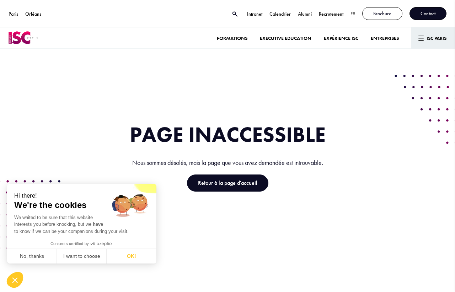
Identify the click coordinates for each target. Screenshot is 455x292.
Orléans (33, 14)
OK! (131, 256)
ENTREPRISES (385, 38)
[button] (14, 279)
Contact (428, 13)
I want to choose (81, 256)
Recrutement (331, 14)
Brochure (382, 13)
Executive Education (285, 38)
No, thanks (32, 256)
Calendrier (280, 14)
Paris (13, 14)
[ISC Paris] (23, 37)
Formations (232, 38)
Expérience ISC (341, 38)
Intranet (254, 14)
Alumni (305, 14)
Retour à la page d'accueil (227, 183)
